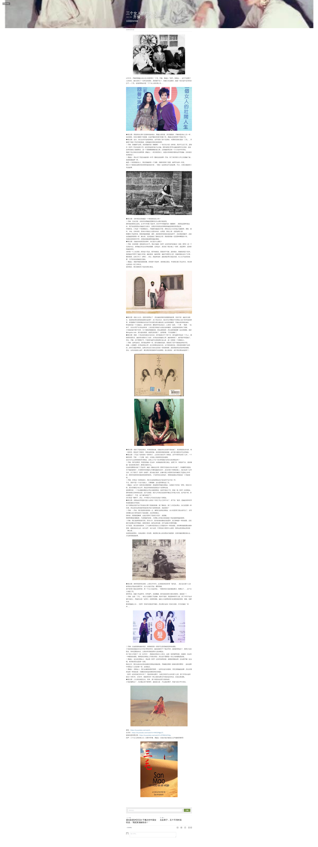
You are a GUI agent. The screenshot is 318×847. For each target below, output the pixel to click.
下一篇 (161, 817)
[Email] (189, 827)
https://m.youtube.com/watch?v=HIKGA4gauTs (147, 732)
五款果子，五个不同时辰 (171, 820)
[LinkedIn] (185, 827)
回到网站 (7, 3)
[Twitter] (181, 827)
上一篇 (129, 817)
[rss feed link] (191, 827)
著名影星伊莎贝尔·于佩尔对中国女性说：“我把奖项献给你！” (141, 821)
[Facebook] (177, 827)
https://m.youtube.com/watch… (141, 730)
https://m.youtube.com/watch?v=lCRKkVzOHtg (155, 735)
